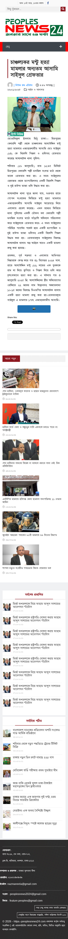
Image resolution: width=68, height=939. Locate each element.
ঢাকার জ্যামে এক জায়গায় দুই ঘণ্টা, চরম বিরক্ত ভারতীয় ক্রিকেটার (34, 798)
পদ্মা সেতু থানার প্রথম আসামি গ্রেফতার (51, 907)
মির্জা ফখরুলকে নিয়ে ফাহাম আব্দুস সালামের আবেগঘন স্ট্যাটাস (36, 605)
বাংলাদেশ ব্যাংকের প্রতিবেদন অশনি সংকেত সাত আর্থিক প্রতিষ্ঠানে (36, 731)
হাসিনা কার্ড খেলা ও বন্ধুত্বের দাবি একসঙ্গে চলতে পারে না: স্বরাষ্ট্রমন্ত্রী (30, 429)
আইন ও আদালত (36, 89)
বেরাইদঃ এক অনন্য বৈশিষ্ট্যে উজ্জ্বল (31, 811)
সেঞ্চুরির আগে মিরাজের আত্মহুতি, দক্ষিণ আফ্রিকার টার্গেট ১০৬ (42, 915)
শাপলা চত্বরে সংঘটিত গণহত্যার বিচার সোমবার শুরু (26, 568)
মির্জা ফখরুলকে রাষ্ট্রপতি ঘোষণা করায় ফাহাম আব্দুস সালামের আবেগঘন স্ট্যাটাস (37, 619)
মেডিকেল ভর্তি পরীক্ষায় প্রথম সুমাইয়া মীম (35, 770)
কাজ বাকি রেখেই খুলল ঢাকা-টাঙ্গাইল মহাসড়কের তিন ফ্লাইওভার (32, 784)
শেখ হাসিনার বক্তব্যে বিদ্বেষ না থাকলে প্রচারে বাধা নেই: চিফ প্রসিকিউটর (31, 465)
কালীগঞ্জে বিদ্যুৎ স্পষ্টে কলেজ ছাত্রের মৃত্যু (35, 823)
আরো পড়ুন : (11, 358)
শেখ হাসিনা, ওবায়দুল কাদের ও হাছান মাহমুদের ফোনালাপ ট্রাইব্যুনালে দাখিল (30, 393)
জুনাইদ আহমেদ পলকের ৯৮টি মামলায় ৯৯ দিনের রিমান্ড (29, 535)
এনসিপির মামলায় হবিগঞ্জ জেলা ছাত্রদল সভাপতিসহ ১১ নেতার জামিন (31, 501)
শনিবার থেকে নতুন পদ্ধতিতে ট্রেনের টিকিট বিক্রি (35, 745)
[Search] (63, 9)
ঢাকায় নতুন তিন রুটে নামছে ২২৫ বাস (33, 757)
